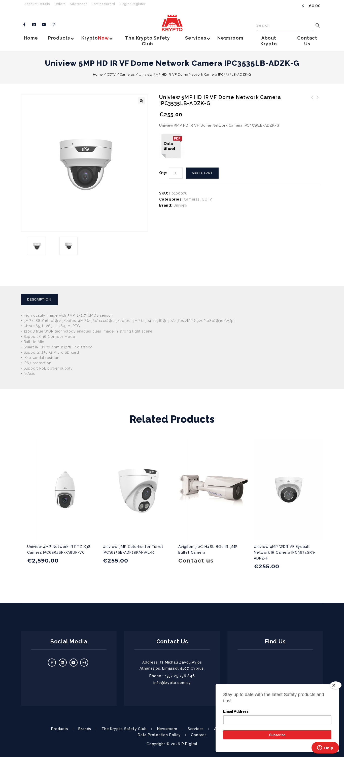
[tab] (41, 299)
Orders (59, 4)
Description (39, 299)
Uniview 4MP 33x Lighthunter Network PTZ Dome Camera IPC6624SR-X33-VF (312, 106)
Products (59, 729)
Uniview (181, 205)
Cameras (127, 74)
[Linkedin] (34, 24)
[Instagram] (53, 24)
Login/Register (133, 4)
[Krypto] (172, 23)
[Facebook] (24, 24)
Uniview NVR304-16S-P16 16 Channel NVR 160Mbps (318, 103)
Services (196, 729)
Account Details (37, 4)
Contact (198, 735)
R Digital (189, 744)
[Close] (335, 685)
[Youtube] (44, 24)
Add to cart (202, 173)
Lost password (103, 4)
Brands (84, 729)
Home (98, 74)
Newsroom (167, 729)
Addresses (78, 4)
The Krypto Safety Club (124, 729)
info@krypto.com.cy (172, 683)
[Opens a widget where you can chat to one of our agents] (325, 748)
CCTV (111, 74)
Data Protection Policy (159, 735)
